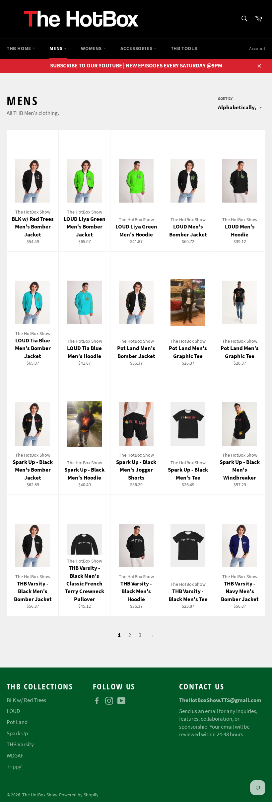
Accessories (137, 48)
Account (257, 48)
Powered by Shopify (79, 795)
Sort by (225, 98)
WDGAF (15, 755)
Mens (56, 48)
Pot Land (17, 722)
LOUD (13, 711)
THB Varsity (20, 744)
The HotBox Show (39, 795)
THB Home (19, 48)
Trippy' (15, 766)
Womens (92, 48)
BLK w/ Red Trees (26, 700)
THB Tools (184, 48)
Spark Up (17, 733)
